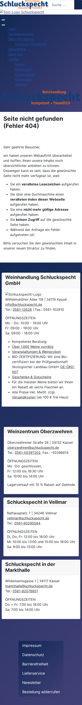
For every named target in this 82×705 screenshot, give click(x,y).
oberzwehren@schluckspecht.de (33, 447)
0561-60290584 (27, 523)
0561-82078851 (25, 591)
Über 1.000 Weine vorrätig (32, 346)
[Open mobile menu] (3, 20)
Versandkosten (24, 397)
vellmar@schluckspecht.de (28, 518)
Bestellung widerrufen (41, 692)
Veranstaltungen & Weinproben (36, 352)
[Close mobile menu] (3, 25)
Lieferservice (33, 673)
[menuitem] (12, 29)
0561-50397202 (28, 452)
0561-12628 (22, 309)
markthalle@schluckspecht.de (29, 586)
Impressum (31, 645)
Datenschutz (33, 655)
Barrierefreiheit (35, 664)
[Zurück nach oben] (77, 700)
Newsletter (31, 682)
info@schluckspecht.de (23, 304)
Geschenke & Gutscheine (31, 377)
